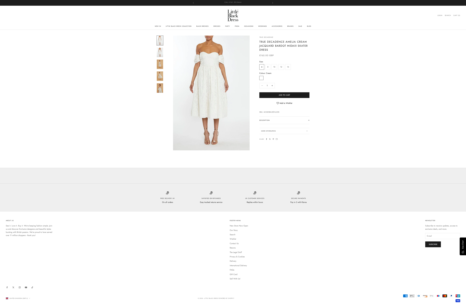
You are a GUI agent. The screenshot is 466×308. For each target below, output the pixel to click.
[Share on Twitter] (270, 139)
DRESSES (216, 26)
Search (232, 234)
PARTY (227, 26)
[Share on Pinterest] (273, 139)
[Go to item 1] (160, 40)
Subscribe (433, 244)
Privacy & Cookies (237, 256)
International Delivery (238, 265)
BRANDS (290, 26)
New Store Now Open (239, 225)
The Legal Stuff (236, 252)
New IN (158, 26)
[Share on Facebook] (266, 139)
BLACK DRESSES (202, 26)
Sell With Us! (235, 278)
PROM (237, 26)
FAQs (232, 269)
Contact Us (234, 243)
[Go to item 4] (160, 76)
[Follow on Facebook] (7, 287)
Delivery (233, 261)
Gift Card (233, 274)
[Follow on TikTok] (32, 287)
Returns (233, 247)
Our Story (234, 230)
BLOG (309, 26)
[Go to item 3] (160, 64)
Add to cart (284, 95)
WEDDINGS (262, 26)
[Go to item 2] (160, 52)
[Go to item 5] (160, 88)
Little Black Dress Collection (178, 26)
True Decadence (266, 37)
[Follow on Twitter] (13, 287)
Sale (300, 26)
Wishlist (233, 239)
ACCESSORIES (277, 26)
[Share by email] (277, 139)
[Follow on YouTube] (26, 287)
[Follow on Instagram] (19, 287)
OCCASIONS (249, 26)
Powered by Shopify (226, 298)
